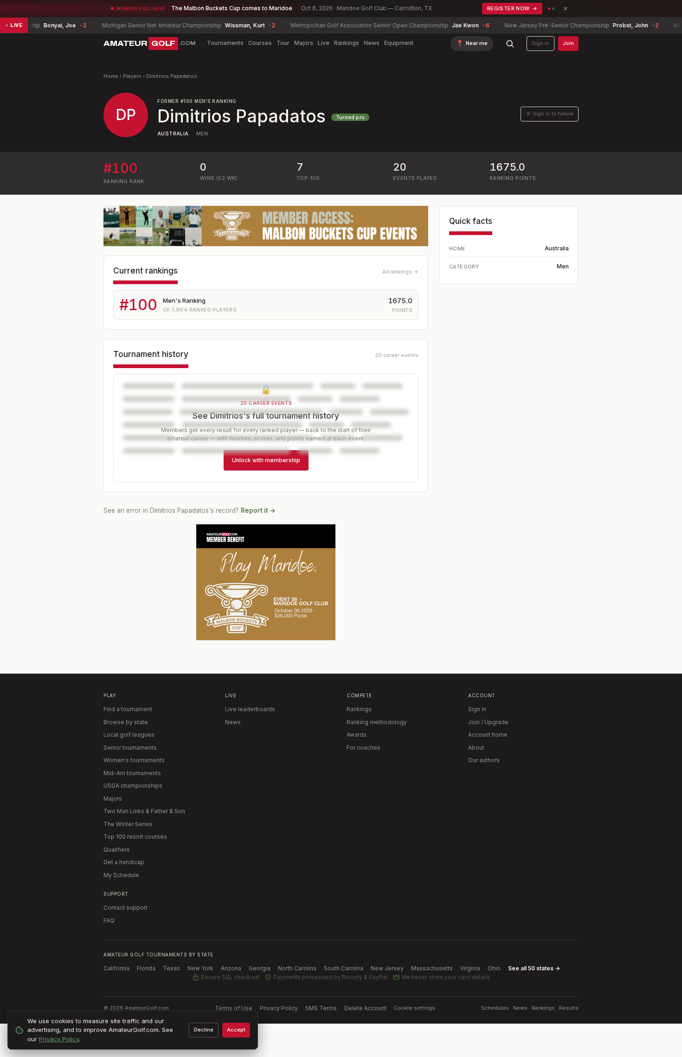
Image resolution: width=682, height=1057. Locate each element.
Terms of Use (233, 1008)
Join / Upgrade (488, 722)
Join (568, 43)
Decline (203, 1029)
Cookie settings (414, 1008)
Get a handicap (123, 862)
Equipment (398, 42)
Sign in (540, 43)
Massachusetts (432, 968)
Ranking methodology (377, 722)
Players (132, 76)
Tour (283, 42)
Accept (236, 1029)
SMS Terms (321, 1008)
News (372, 42)
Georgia (259, 968)
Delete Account (365, 1008)
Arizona (231, 968)
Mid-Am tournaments (132, 773)
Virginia (470, 968)
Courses (260, 42)
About (476, 747)
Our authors (484, 760)
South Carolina (343, 968)
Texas (171, 968)
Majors (303, 42)
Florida (146, 968)
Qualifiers (116, 849)
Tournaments (225, 42)
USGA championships (132, 785)
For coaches (363, 747)
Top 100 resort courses (135, 836)
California (116, 968)
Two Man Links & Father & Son (144, 811)
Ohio (494, 968)
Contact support (125, 907)
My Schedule (121, 875)
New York (200, 968)
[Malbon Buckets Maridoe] (265, 582)
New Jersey (387, 968)
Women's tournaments (134, 760)
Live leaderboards (250, 709)
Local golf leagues (128, 734)
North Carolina (297, 968)
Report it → (258, 510)
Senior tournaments (130, 747)
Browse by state (125, 722)
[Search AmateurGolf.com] (510, 43)
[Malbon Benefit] (265, 226)
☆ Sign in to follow (549, 113)
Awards (357, 734)
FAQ (109, 920)
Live (323, 42)
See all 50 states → (534, 968)
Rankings (346, 42)
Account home (488, 734)
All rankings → (400, 271)
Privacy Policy (279, 1008)
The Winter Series (128, 824)
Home (110, 76)
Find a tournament (127, 709)
